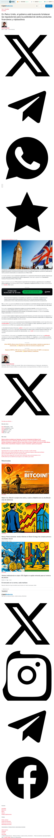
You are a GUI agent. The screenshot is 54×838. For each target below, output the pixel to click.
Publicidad (4, 831)
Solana (3, 429)
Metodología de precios (6, 824)
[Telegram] (27, 751)
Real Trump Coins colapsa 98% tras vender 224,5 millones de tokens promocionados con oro (21, 455)
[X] (27, 419)
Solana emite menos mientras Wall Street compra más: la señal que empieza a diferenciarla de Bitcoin (23, 452)
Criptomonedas (5, 354)
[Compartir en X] (27, 80)
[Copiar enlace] (2, 186)
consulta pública (5, 323)
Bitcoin (3, 426)
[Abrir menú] (37, 6)
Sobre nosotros (5, 830)
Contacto (3, 832)
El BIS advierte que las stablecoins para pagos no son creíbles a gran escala (18, 456)
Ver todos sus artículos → (7, 421)
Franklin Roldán (7, 837)
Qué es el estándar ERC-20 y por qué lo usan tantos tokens (14, 453)
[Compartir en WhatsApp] (27, 183)
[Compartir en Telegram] (27, 132)
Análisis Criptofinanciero (7, 814)
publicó (20, 328)
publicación (47, 335)
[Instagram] (27, 700)
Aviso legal (4, 834)
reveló (31, 331)
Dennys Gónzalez (5, 28)
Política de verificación (6, 821)
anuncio (6, 284)
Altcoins (3, 813)
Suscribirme (4, 591)
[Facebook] (27, 803)
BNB (2, 431)
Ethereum (4, 428)
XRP (2, 432)
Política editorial (5, 820)
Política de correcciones (7, 823)
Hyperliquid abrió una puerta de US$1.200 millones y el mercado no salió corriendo (19, 450)
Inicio (3, 9)
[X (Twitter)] (27, 649)
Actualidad (7, 9)
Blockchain (4, 810)
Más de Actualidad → (6, 463)
